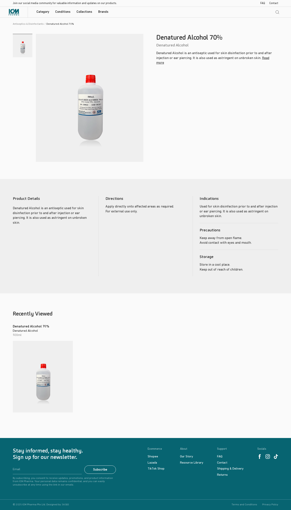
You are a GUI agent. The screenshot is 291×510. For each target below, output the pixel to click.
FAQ (262, 3)
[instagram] (267, 456)
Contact (273, 3)
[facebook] (259, 456)
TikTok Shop (156, 468)
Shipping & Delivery (230, 468)
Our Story (186, 456)
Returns (222, 475)
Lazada (152, 462)
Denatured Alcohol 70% (31, 326)
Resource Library (191, 462)
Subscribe (100, 469)
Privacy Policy (270, 504)
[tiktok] (276, 456)
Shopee (153, 456)
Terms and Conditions (244, 504)
